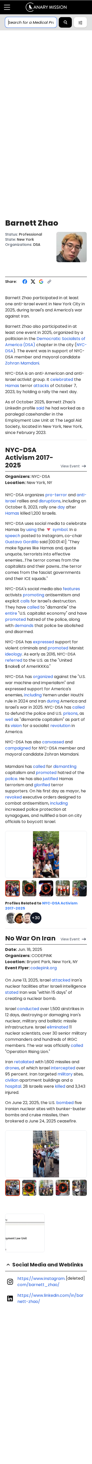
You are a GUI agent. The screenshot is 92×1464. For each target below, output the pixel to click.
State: (10, 239)
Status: (11, 234)
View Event (70, 466)
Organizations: (18, 244)
